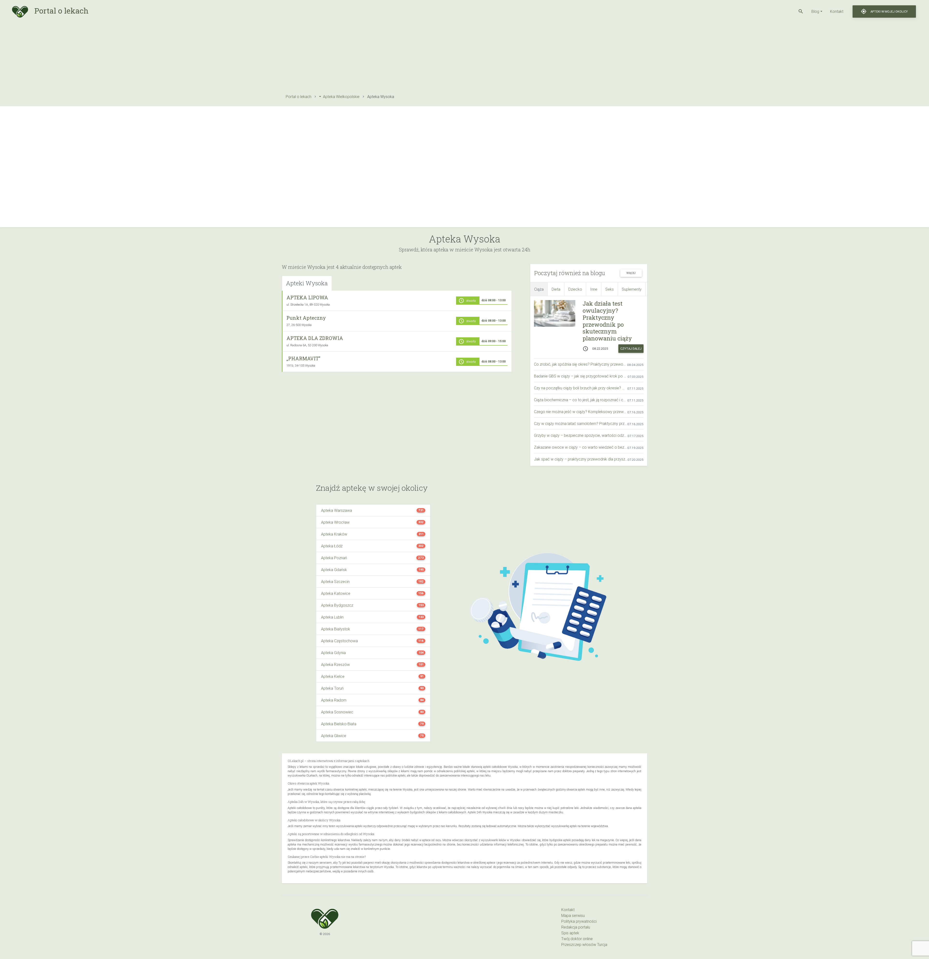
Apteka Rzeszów (335, 664)
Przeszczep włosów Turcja (584, 944)
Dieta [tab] (556, 289)
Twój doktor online (577, 938)
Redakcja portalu (575, 927)
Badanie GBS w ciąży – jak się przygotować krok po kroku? (581, 376)
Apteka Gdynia (333, 652)
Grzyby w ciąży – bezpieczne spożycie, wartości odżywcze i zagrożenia (581, 435)
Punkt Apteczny (306, 318)
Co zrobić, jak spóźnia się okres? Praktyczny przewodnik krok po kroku (580, 364)
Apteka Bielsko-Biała (338, 723)
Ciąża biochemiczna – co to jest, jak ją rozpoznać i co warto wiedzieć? (580, 399)
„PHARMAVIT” (303, 358)
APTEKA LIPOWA (307, 297)
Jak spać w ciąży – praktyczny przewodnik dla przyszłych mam (581, 459)
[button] (801, 11)
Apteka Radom (333, 700)
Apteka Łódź (332, 546)
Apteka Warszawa (336, 510)
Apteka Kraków (334, 534)
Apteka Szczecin (335, 581)
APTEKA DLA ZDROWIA (314, 338)
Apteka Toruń (332, 688)
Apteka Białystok (335, 629)
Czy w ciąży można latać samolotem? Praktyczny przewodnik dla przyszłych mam (580, 423)
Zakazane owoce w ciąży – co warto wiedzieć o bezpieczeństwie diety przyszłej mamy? (580, 447)
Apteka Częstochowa (339, 640)
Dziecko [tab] (575, 289)
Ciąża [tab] (539, 289)
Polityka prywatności (579, 921)
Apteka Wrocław (335, 522)
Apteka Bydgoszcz (337, 605)
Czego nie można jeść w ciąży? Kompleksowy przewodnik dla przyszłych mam (580, 411)
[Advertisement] (427, 57)
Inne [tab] (593, 289)
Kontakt (836, 11)
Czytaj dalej (631, 349)
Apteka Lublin (332, 617)
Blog (815, 11)
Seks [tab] (609, 289)
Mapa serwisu (573, 915)
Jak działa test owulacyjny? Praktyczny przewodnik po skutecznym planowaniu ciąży (607, 321)
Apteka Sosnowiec (337, 712)
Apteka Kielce (333, 676)
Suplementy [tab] (632, 289)
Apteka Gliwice (333, 735)
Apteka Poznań (334, 557)
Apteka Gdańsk (334, 569)
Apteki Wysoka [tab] (307, 283)
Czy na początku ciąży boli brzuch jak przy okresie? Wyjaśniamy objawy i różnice (580, 387)
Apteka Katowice (335, 593)
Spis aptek (570, 932)
